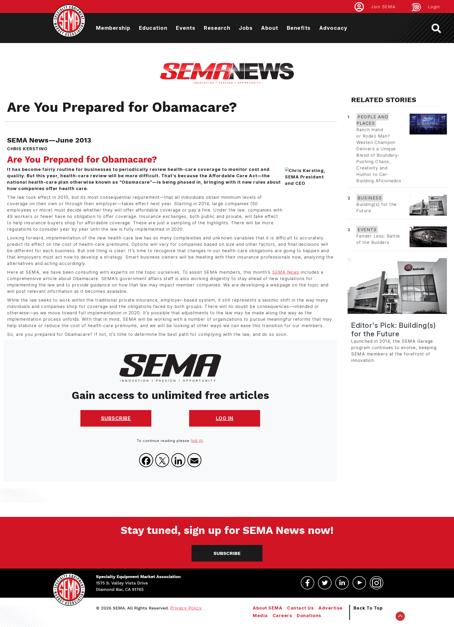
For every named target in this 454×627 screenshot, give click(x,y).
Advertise (331, 607)
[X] (162, 460)
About (269, 28)
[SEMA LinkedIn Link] (342, 582)
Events (185, 28)
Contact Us (300, 607)
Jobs (246, 28)
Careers (282, 615)
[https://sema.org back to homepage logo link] (440, 28)
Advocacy (333, 28)
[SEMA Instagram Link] (376, 582)
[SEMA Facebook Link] (307, 582)
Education (153, 28)
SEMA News (285, 272)
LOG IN (225, 418)
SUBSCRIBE (116, 418)
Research (217, 28)
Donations (309, 615)
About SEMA (267, 607)
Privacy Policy (186, 607)
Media (260, 615)
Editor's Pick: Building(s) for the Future (393, 329)
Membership (113, 28)
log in (197, 440)
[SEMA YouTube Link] (359, 582)
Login (434, 6)
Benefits (299, 28)
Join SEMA (383, 6)
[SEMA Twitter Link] (325, 582)
